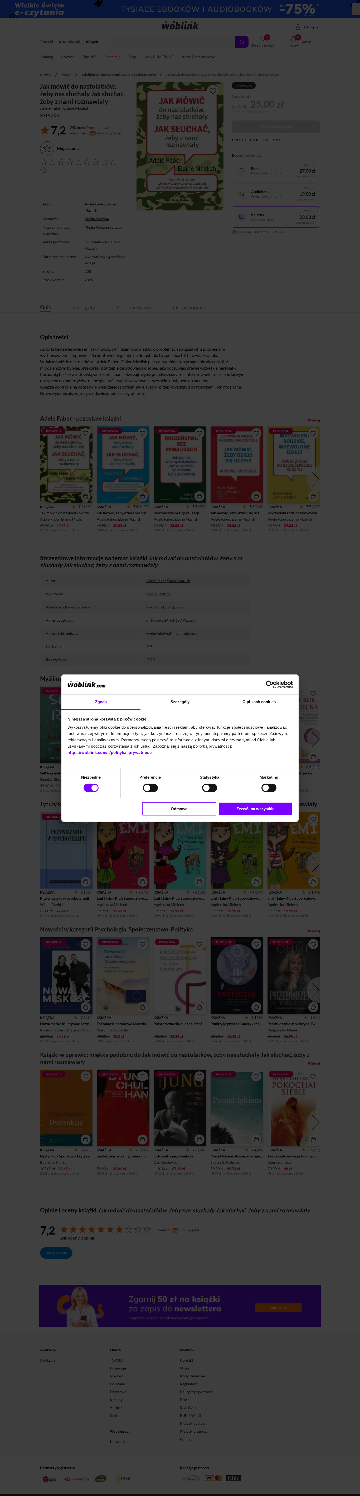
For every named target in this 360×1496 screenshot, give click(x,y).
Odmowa (179, 809)
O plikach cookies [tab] (259, 701)
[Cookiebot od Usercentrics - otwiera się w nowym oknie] (270, 684)
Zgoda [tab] (101, 701)
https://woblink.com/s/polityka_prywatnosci (110, 752)
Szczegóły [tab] (180, 701)
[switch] (150, 788)
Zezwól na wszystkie (255, 809)
